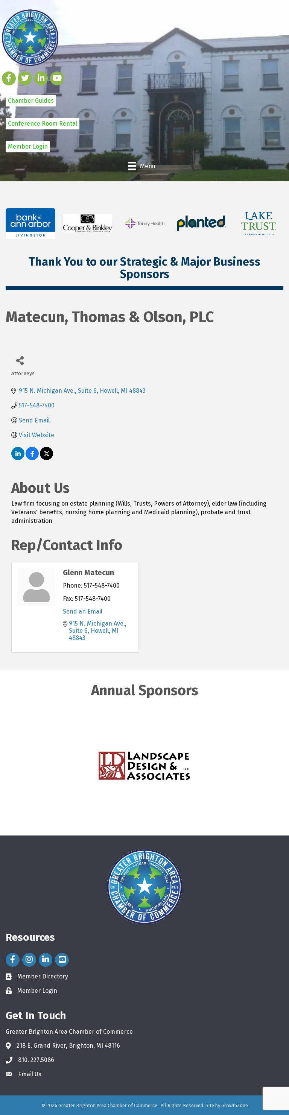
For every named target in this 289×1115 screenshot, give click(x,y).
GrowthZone (234, 1105)
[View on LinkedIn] (17, 458)
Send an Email (82, 611)
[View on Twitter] (46, 458)
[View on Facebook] (32, 458)
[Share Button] (19, 360)
